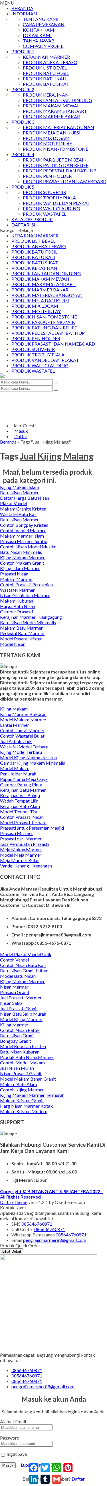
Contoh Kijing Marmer (22, 1089)
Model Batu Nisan (18, 976)
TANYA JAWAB (38, 40)
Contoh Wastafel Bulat (22, 735)
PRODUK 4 (22, 154)
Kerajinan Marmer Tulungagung (31, 617)
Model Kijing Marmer (21, 1019)
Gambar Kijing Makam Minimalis (32, 763)
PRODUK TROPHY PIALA (49, 197)
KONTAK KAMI (39, 29)
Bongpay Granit (15, 1041)
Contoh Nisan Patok (20, 1030)
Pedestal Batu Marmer (22, 633)
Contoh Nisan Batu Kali (23, 965)
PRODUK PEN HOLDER (47, 176)
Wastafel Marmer (17, 590)
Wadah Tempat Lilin (19, 800)
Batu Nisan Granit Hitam (24, 970)
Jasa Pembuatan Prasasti (24, 844)
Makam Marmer (16, 579)
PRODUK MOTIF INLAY (47, 143)
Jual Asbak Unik (16, 741)
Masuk (7, 1465)
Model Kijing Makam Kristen (28, 757)
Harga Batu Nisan (17, 606)
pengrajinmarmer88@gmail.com (54, 1240)
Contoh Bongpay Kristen (24, 525)
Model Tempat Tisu (19, 811)
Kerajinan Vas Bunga (20, 795)
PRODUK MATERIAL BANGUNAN (58, 127)
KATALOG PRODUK (32, 219)
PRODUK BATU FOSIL (46, 73)
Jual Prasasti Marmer (21, 997)
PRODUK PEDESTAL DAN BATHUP (59, 170)
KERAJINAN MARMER (46, 57)
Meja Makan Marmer (21, 849)
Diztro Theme (13, 1202)
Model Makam (14, 768)
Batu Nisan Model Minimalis (28, 622)
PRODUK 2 (22, 89)
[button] (56, 383)
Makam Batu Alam (18, 1084)
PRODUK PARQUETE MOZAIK (54, 159)
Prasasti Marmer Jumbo (23, 541)
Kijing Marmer (14, 1024)
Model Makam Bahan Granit (28, 1078)
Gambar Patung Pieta (21, 784)
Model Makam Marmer (23, 719)
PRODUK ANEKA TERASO (50, 62)
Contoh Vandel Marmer (23, 530)
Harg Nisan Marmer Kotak (26, 1106)
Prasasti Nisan (14, 573)
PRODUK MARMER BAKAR (51, 116)
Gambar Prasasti (16, 611)
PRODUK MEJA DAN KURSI (51, 132)
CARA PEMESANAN (43, 24)
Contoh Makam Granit (22, 563)
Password (9, 1437)
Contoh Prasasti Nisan (22, 817)
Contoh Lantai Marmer (22, 730)
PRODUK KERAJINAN (46, 94)
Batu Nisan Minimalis (21, 552)
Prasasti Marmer (16, 833)
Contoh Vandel (14, 959)
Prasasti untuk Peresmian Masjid (32, 827)
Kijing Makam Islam (19, 487)
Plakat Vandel (13, 503)
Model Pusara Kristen (21, 638)
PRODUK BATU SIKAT (46, 84)
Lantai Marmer (14, 725)
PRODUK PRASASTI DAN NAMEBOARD (64, 181)
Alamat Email (13, 1421)
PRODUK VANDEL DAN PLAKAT (56, 203)
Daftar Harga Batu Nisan (24, 498)
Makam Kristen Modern (23, 1111)
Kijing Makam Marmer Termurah (32, 1095)
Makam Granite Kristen (23, 508)
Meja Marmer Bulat (19, 860)
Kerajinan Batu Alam (20, 806)
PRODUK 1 (22, 51)
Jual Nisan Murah (17, 1068)
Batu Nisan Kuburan (19, 1051)
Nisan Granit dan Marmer (25, 595)
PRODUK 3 (22, 121)
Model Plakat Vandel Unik (25, 954)
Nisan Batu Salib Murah (23, 1013)
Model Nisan (12, 644)
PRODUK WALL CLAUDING (51, 208)
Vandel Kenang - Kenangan (26, 865)
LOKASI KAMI (37, 35)
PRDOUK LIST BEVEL (45, 67)
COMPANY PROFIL (43, 46)
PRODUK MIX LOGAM (46, 138)
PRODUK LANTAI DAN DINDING (57, 100)
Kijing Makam (14, 708)
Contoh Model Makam (22, 1062)
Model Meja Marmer (20, 855)
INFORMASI (24, 13)
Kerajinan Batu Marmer (23, 790)
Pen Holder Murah (18, 773)
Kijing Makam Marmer (22, 557)
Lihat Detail (11, 1251)
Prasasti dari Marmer (21, 838)
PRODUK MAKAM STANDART (55, 111)
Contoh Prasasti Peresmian (26, 584)
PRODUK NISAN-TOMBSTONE (55, 149)
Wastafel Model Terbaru (24, 746)
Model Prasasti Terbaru (23, 822)
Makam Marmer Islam (22, 535)
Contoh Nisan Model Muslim (28, 546)
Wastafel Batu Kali (18, 514)
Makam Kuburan (16, 600)
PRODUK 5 (22, 186)
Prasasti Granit (14, 992)
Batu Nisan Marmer (19, 492)
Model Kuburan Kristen (23, 1046)
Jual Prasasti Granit (19, 1008)
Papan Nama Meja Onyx (24, 779)
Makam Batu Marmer (21, 627)
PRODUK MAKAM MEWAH (52, 105)
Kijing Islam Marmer (20, 568)
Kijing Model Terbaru (21, 752)
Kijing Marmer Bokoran (23, 714)
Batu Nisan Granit (17, 1035)
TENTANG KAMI (40, 19)
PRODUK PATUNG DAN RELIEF (55, 165)
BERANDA (22, 8)
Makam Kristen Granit (22, 1100)
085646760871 (36, 1223)
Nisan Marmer (14, 986)
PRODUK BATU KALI (44, 78)
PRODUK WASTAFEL (44, 214)
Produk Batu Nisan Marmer (27, 1057)
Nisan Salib (11, 1003)
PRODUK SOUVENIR (44, 192)
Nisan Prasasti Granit (21, 1073)
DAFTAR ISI (23, 224)
